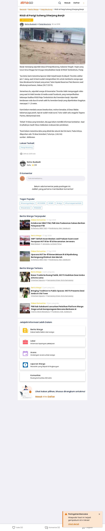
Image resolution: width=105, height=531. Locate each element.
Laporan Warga (37, 364)
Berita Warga (33, 9)
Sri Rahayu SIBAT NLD (39, 228)
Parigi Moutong (46, 9)
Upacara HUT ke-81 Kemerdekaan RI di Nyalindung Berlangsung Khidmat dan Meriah (54, 255)
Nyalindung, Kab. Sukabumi (59, 228)
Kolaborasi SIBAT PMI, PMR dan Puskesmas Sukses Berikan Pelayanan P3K (58, 224)
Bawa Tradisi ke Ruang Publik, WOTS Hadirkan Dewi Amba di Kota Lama (58, 276)
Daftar (77, 3)
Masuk (67, 3)
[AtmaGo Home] (27, 3)
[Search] (60, 3)
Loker (32, 341)
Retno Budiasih (31, 24)
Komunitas (35, 375)
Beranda (23, 9)
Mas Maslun (35, 244)
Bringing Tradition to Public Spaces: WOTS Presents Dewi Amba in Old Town (57, 292)
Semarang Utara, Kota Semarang (60, 280)
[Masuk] (26, 391)
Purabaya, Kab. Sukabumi (62, 312)
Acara (33, 352)
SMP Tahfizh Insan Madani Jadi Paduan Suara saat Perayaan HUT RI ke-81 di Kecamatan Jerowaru (54, 240)
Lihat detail (73, 524)
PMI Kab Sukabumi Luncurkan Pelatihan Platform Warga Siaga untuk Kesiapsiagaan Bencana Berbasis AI (57, 307)
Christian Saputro (38, 280)
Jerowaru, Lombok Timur (52, 244)
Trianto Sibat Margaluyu (40, 312)
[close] (99, 514)
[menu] (83, 3)
